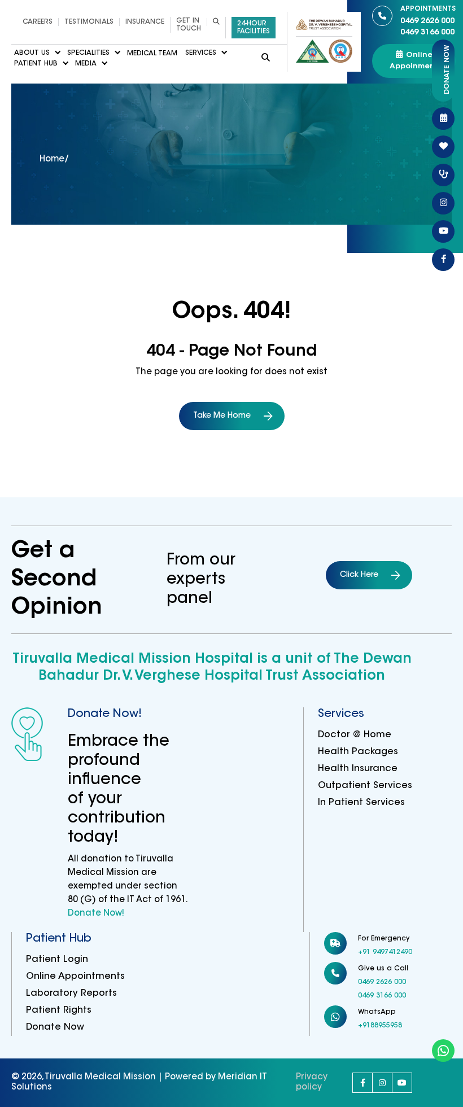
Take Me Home (222, 416)
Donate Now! (96, 913)
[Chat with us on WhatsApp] (443, 1050)
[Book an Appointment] (443, 118)
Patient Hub (36, 63)
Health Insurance (358, 768)
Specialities (88, 53)
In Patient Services (361, 802)
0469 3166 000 (427, 33)
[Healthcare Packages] (443, 146)
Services (200, 53)
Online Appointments (75, 976)
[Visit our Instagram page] (382, 1083)
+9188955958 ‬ (381, 1025)
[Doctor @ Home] (443, 175)
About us (32, 53)
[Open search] (216, 22)
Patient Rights (58, 1010)
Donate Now (55, 1027)
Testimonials (88, 22)
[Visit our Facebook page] (362, 1083)
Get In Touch (188, 24)
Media (86, 63)
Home (52, 159)
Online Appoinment (414, 60)
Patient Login (57, 959)
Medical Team (152, 53)
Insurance (144, 22)
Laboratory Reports (71, 993)
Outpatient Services (365, 785)
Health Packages (358, 751)
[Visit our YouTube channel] (402, 1083)
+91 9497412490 (385, 952)
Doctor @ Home (354, 735)
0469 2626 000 (428, 15)
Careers (38, 22)
